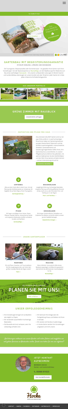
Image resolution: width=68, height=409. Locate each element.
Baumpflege (35, 71)
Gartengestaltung (18, 193)
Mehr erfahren (33, 296)
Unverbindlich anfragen (34, 117)
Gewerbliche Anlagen (49, 220)
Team (18, 272)
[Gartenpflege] (18, 206)
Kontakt (11, 406)
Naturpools (22, 73)
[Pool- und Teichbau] (49, 179)
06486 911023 (35, 14)
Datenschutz (45, 406)
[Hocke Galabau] (8, 3)
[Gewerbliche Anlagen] (49, 206)
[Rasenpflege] (49, 251)
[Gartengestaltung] (18, 179)
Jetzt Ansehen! (33, 36)
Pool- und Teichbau (49, 195)
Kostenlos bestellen (44, 164)
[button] (3, 405)
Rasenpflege (49, 273)
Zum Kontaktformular (43, 377)
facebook (26, 406)
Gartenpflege (18, 222)
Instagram (35, 406)
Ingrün (18, 406)
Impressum (56, 406)
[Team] (18, 251)
